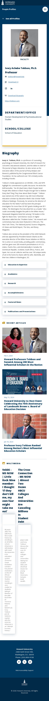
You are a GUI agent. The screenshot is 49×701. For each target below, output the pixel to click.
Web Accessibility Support (24, 670)
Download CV (13, 82)
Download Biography (16, 95)
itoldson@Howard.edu (16, 76)
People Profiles (9, 9)
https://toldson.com (12, 101)
